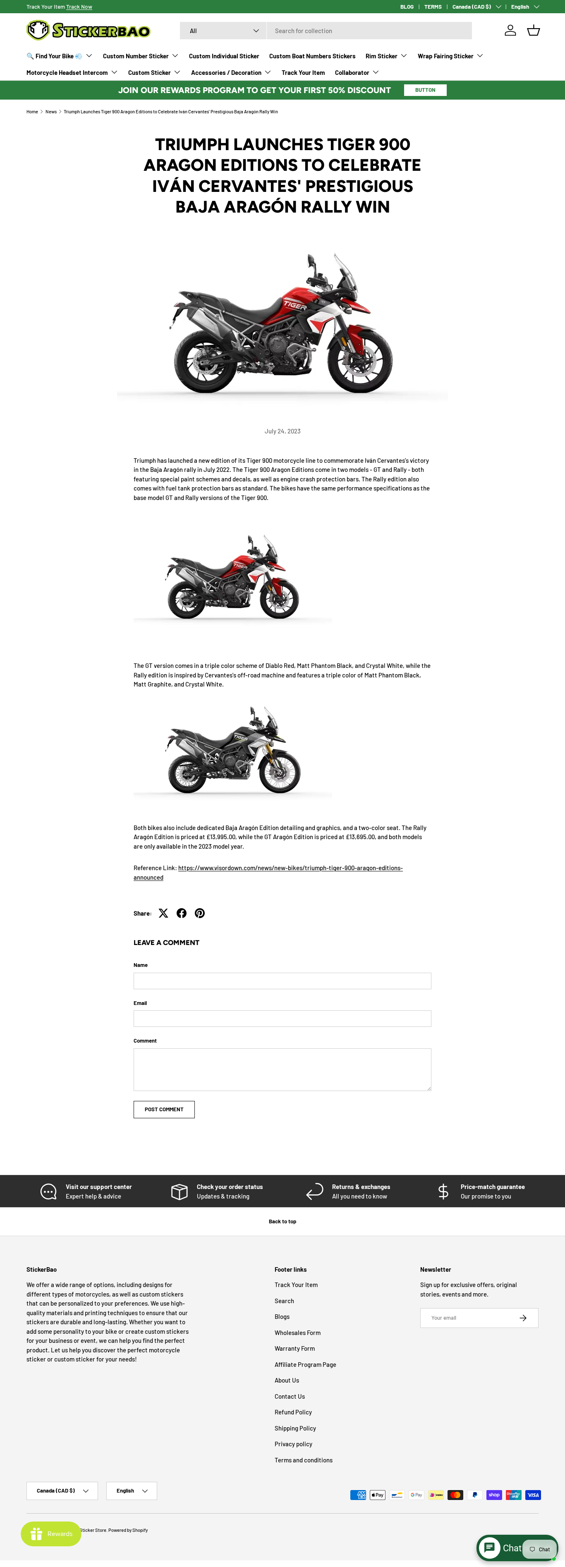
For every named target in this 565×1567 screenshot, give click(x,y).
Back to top (282, 1221)
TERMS (433, 6)
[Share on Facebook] (181, 913)
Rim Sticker (381, 56)
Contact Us (290, 1396)
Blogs (282, 1316)
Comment (145, 1040)
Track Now (79, 6)
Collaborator (352, 72)
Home (32, 111)
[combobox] (326, 30)
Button (425, 89)
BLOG (407, 6)
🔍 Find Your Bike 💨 (54, 56)
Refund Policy (293, 1412)
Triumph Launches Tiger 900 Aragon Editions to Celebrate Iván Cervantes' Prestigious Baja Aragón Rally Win (171, 111)
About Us (287, 1380)
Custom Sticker (149, 72)
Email (140, 1003)
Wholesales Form (298, 1332)
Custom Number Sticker (136, 56)
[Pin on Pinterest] (200, 913)
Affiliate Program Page (305, 1364)
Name (141, 965)
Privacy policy (293, 1443)
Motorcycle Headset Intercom (67, 72)
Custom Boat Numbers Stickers (312, 56)
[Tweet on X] (163, 913)
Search (284, 1300)
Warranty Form (295, 1348)
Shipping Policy (295, 1428)
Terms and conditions (304, 1460)
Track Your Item (303, 72)
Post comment (164, 1109)
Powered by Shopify (128, 1530)
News (51, 111)
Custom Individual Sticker (224, 56)
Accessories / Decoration (226, 72)
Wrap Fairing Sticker (446, 56)
